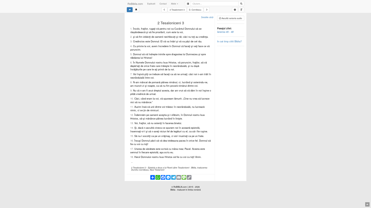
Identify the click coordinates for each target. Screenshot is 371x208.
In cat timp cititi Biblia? (229, 41)
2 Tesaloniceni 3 (177, 9)
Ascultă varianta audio (231, 18)
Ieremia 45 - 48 (225, 32)
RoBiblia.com (135, 3)
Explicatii (151, 3)
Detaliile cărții (207, 17)
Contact (163, 3)
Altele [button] (174, 3)
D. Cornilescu (195, 9)
